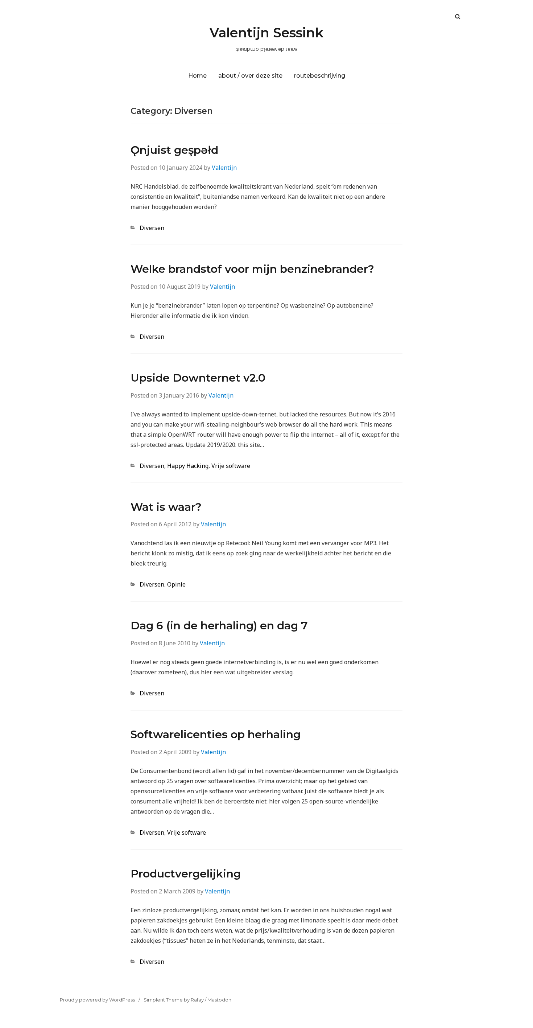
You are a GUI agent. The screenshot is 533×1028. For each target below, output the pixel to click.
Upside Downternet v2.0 (198, 378)
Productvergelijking (186, 873)
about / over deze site (250, 75)
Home (197, 75)
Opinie (176, 584)
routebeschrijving (319, 75)
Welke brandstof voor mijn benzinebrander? (252, 269)
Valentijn (224, 168)
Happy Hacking (187, 466)
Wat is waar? (166, 507)
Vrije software (230, 466)
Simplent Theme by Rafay (174, 1000)
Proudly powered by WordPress (97, 1000)
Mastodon (219, 1000)
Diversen (152, 228)
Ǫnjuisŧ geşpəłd (174, 150)
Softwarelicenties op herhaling (216, 734)
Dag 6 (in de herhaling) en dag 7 (219, 625)
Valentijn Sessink (266, 33)
